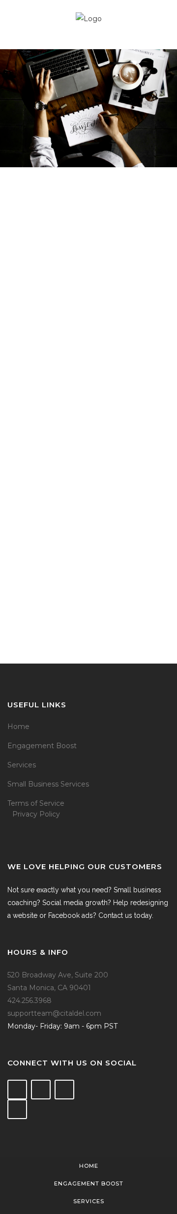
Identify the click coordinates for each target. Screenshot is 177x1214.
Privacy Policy (36, 814)
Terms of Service (35, 803)
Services (21, 764)
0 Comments (89, 534)
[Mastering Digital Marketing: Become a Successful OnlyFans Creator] (88, 277)
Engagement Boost (42, 745)
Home (18, 726)
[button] (88, 277)
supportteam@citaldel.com (54, 1013)
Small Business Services (48, 784)
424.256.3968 (29, 1000)
